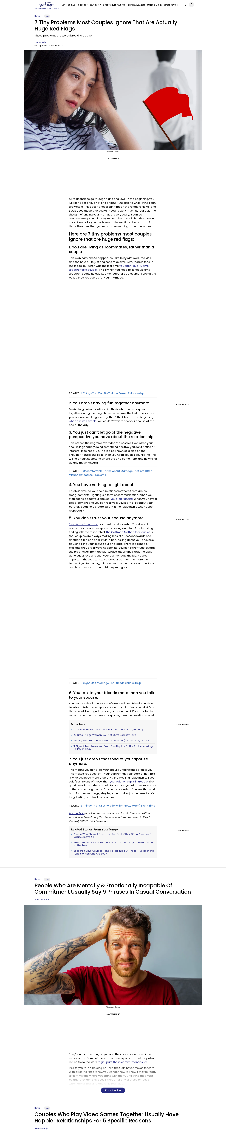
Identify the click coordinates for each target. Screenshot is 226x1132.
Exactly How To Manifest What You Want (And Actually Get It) (111, 740)
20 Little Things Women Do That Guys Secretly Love (105, 735)
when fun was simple (83, 421)
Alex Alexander (42, 899)
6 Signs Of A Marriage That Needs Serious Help (111, 683)
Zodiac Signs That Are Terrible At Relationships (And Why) (109, 729)
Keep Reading (113, 1090)
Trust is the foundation (83, 524)
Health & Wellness (136, 5)
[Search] (184, 4)
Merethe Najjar (42, 1128)
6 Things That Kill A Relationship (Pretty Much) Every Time (118, 805)
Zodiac (71, 5)
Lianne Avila (40, 42)
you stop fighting (122, 499)
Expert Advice (170, 5)
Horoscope (82, 5)
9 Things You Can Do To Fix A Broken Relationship (112, 393)
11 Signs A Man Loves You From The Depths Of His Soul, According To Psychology (113, 747)
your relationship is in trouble (129, 781)
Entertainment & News (114, 5)
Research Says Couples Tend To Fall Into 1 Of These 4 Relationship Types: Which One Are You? (114, 852)
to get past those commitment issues (123, 1062)
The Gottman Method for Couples (128, 532)
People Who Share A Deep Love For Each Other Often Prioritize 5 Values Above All (112, 835)
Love (64, 5)
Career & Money (154, 5)
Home (37, 16)
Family (98, 5)
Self (92, 5)
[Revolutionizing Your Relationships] (46, 4)
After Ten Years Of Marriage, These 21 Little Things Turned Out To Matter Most (113, 844)
